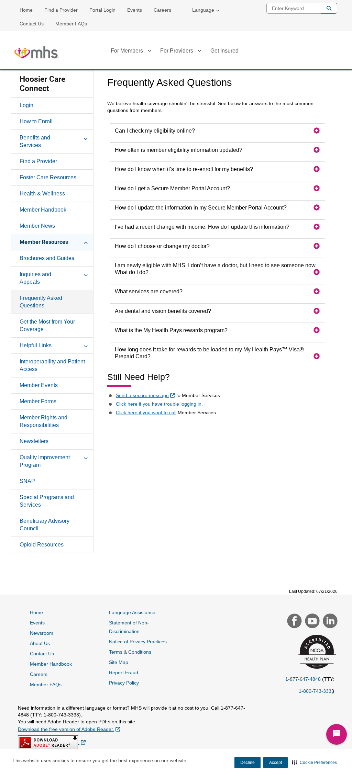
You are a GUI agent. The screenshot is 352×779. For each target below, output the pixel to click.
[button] (314, 762)
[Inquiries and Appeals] (85, 274)
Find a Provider (61, 10)
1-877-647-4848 (303, 679)
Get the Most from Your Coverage (47, 325)
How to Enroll (36, 121)
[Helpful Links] (85, 345)
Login (26, 105)
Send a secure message (146, 395)
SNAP (27, 481)
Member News (37, 226)
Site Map (118, 662)
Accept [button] (275, 762)
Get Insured (224, 51)
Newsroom (41, 633)
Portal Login (102, 10)
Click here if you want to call (146, 412)
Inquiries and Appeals (35, 278)
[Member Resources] (85, 242)
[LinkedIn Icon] (329, 621)
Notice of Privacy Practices (138, 641)
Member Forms (38, 401)
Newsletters (34, 441)
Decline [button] (247, 762)
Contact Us (32, 23)
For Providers (176, 51)
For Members (127, 51)
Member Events (39, 385)
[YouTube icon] (311, 621)
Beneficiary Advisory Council (44, 524)
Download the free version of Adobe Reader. (69, 729)
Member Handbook (43, 210)
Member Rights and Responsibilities (43, 421)
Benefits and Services (35, 141)
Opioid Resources (42, 544)
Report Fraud (123, 672)
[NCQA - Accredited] (316, 652)
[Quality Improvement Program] (85, 457)
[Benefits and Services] (85, 137)
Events (134, 10)
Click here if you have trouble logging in (158, 404)
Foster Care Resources (48, 177)
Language (203, 10)
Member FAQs (71, 23)
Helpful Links (36, 345)
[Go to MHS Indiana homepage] (37, 52)
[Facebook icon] (294, 621)
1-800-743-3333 (316, 691)
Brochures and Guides (47, 258)
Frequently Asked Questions (41, 301)
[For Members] (149, 52)
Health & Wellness (42, 193)
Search (329, 8)
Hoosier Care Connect (42, 84)
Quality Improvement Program (45, 461)
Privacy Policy (124, 683)
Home (26, 10)
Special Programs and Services (47, 501)
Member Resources (44, 242)
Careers (162, 10)
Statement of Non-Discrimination (129, 627)
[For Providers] (199, 52)
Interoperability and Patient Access (52, 365)
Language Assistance (132, 612)
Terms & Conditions (130, 652)
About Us (40, 643)
